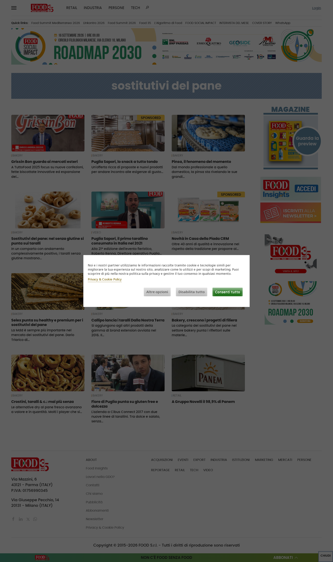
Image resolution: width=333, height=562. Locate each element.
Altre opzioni (157, 292)
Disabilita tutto (191, 292)
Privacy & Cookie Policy (105, 279)
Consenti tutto (227, 292)
